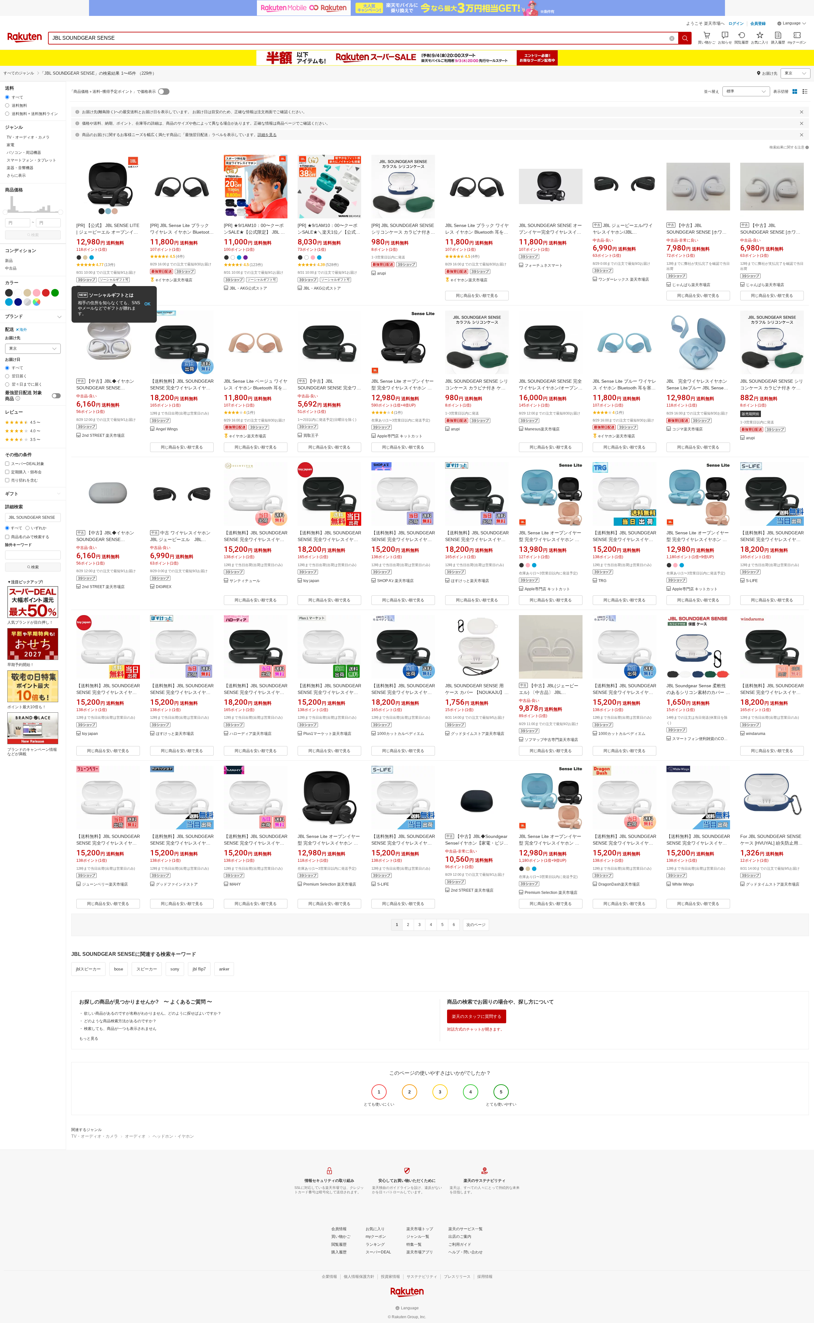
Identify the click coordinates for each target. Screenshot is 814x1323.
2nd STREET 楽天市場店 (103, 436)
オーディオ (135, 1136)
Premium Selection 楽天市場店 (329, 884)
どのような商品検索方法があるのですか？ (120, 1021)
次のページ (476, 924)
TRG (602, 581)
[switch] (56, 395)
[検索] (685, 38)
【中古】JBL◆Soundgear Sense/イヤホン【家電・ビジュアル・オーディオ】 (476, 843)
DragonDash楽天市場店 (619, 884)
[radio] (7, 97)
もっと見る (88, 1038)
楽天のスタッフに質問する (476, 1016)
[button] (791, 24)
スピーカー (146, 969)
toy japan (311, 581)
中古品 (11, 268)
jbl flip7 (199, 969)
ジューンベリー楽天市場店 (105, 884)
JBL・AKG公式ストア (248, 288)
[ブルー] (9, 302)
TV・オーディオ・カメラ (94, 1136)
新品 (9, 260)
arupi (381, 273)
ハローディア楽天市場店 (251, 734)
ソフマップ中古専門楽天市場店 (551, 740)
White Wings (683, 884)
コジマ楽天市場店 (687, 429)
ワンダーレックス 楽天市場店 (623, 280)
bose (118, 969)
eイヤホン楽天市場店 (174, 280)
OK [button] (147, 304)
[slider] (5, 212)
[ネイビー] (18, 302)
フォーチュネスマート (544, 266)
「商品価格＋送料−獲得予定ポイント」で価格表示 (113, 91)
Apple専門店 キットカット (400, 436)
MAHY (235, 884)
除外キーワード (18, 545)
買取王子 (311, 436)
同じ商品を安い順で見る (477, 295)
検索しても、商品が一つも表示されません (120, 1028)
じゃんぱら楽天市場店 (691, 285)
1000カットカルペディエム (400, 734)
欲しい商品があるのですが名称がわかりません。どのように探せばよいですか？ (152, 1013)
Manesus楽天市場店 (542, 429)
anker (224, 969)
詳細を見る (267, 135)
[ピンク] (36, 293)
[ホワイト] (18, 293)
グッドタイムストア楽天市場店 (477, 734)
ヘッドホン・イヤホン (173, 1136)
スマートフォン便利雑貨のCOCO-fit (701, 739)
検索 (35, 235)
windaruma (755, 734)
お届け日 (12, 360)
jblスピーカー (88, 969)
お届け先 (12, 338)
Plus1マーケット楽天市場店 (327, 734)
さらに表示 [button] (16, 175)
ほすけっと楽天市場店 (470, 581)
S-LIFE (752, 581)
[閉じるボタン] (801, 112)
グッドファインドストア (177, 884)
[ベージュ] (27, 293)
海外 (23, 329)
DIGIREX (163, 587)
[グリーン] (55, 293)
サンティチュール (245, 581)
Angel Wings (167, 429)
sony (174, 969)
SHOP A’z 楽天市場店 (395, 581)
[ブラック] (9, 293)
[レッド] (46, 293)
